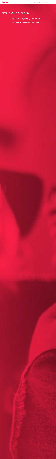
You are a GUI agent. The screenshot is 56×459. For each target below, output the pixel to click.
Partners (37, 2)
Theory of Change (45, 2)
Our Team (50, 2)
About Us (40, 2)
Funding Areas (32, 2)
